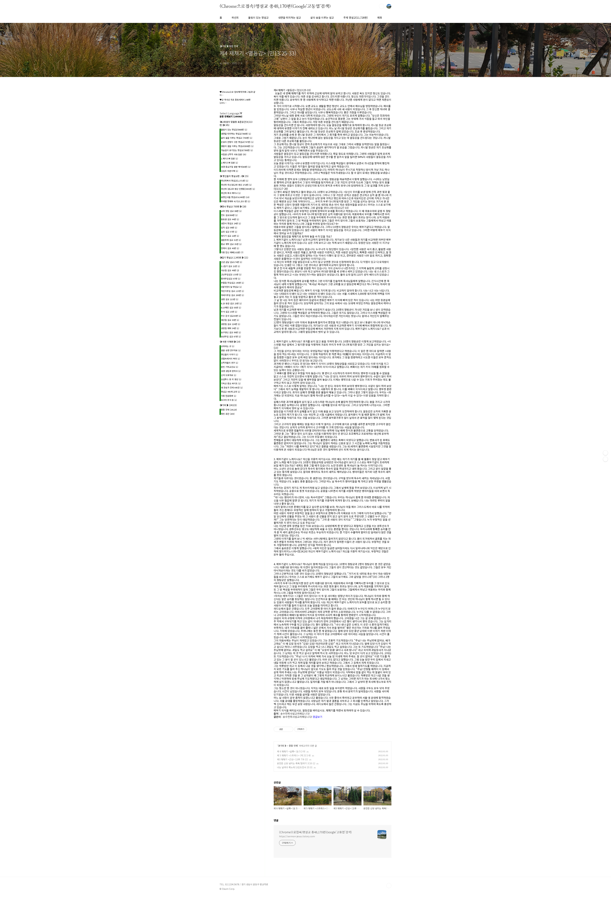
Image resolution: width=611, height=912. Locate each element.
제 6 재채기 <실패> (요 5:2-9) (291, 751)
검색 (381, 6)
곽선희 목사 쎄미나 (231, 193)
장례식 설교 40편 (230, 248)
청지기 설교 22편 (230, 235)
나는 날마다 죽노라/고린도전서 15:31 (295, 767)
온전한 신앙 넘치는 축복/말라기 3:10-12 (296, 763)
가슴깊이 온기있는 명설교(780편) (237, 150)
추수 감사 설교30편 (231, 315)
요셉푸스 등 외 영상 (231, 379)
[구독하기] (605, 459)
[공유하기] (286, 729)
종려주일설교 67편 (230, 278)
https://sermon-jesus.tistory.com (297, 836)
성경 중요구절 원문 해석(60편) (235, 166)
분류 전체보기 (231, 116)
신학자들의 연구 (229, 362)
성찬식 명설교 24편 (231, 223)
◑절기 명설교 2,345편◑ (234, 257)
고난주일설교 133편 (231, 274)
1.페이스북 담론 (229, 158)
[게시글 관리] (290, 729)
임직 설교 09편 (229, 227)
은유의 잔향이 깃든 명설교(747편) (237, 141)
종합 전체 (293, 745)
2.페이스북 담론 (229, 162)
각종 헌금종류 (228, 395)
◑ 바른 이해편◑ (230, 341)
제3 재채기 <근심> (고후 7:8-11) (292, 759)
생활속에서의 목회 (230, 358)
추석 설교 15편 (229, 311)
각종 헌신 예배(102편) (232, 252)
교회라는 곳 (227, 346)
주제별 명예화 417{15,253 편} (235, 201)
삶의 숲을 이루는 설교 (322, 17)
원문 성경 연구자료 (231, 350)
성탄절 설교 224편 (230, 324)
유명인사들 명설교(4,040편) (235, 197)
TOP (388, 885)
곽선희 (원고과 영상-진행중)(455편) (238, 188)
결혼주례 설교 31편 (231, 239)
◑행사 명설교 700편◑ (233, 206)
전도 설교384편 (229, 215)
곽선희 (235, 17)
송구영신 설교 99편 (231, 332)
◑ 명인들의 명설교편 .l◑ (234, 176)
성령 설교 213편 (229, 299)
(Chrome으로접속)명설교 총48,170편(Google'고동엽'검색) (275, 6)
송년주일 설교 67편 (231, 336)
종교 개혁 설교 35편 (231, 244)
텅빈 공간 (228, 413)
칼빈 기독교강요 (229, 366)
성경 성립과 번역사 (231, 370)
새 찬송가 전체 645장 (232, 387)
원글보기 (317, 717)
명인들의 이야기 (229, 354)
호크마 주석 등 (229, 399)
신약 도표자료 (228, 375)
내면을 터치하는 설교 (289, 17)
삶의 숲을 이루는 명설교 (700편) (236, 137)
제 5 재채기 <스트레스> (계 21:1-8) (294, 755)
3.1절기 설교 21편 (230, 266)
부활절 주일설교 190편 (232, 282)
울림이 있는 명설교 (258, 17)
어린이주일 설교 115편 (232, 290)
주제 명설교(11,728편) (355, 17)
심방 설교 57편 (229, 231)
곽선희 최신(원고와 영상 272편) (236, 184)
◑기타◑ (282, 745)
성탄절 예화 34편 (230, 328)
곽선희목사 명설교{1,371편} (234, 180)
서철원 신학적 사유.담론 (233, 154)
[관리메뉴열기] (605, 452)
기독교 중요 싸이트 (231, 383)
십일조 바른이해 (229, 170)
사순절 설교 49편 (230, 270)
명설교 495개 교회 (230, 391)
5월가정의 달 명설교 (231, 286)
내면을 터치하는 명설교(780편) (236, 133)
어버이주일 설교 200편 (232, 295)
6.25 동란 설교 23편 (231, 303)
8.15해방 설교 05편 (231, 307)
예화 (379, 17)
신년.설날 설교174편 (231, 262)
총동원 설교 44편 (230, 219)
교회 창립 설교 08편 (231, 210)
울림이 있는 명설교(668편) (234, 129)
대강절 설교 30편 (230, 319)
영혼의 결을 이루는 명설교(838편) (237, 146)
